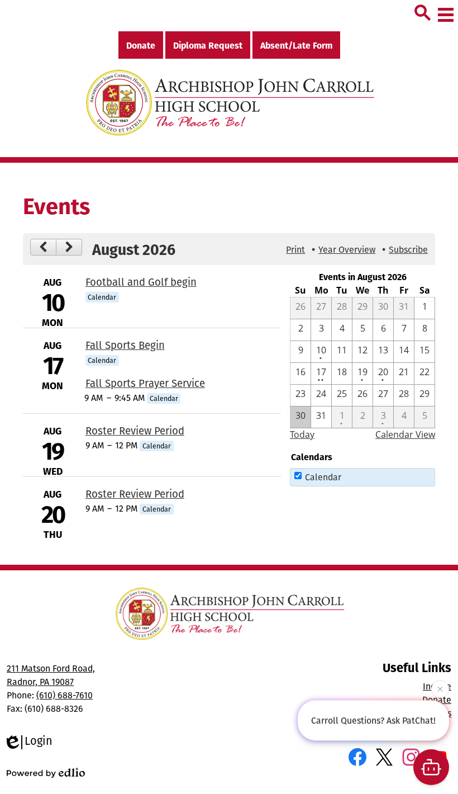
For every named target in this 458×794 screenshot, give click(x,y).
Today (302, 434)
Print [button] (295, 249)
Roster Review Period (134, 430)
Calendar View (405, 434)
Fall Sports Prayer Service (145, 383)
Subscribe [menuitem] (408, 249)
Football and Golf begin (141, 282)
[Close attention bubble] (440, 689)
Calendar (323, 477)
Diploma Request (207, 45)
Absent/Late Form (296, 45)
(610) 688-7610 (64, 695)
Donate (140, 45)
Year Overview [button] (346, 249)
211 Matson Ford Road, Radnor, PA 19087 (51, 674)
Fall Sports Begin (125, 345)
